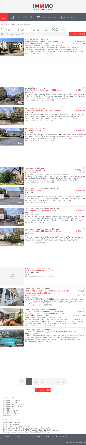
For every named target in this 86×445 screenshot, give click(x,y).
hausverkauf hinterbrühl (11, 422)
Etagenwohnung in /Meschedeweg (44, 41)
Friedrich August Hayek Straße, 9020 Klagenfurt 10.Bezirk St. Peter (27, 428)
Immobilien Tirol (9, 412)
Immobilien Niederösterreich (13, 404)
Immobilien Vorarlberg (11, 414)
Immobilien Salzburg (10, 408)
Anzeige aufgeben (62, 437)
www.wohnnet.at (30, 202)
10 (57, 381)
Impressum (36, 437)
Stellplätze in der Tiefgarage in (43, 90)
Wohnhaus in (35, 170)
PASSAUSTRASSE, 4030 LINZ (20, 25)
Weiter (22, 196)
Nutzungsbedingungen (10, 437)
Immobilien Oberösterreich (13, 406)
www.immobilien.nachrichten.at (35, 53)
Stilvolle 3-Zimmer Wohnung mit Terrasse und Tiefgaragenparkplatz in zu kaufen (44, 312)
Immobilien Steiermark (11, 410)
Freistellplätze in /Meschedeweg (43, 110)
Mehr (82, 51)
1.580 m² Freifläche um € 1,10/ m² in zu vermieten (50, 332)
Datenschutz (25, 437)
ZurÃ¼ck (2, 196)
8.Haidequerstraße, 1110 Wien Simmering (18, 426)
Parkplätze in (35, 130)
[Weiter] (63, 381)
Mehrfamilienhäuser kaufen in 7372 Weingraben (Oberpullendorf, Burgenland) (31, 430)
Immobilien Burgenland (11, 400)
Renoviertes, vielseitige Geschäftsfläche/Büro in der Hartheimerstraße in (47, 292)
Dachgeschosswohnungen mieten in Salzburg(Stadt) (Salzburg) (26, 432)
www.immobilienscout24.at (34, 305)
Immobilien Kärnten (10, 402)
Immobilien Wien (9, 416)
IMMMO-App (50, 437)
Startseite (5, 25)
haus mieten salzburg (11, 424)
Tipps (43, 437)
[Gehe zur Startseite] (43, 9)
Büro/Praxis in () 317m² (39, 270)
